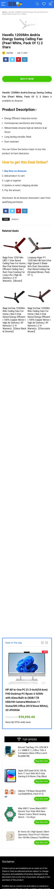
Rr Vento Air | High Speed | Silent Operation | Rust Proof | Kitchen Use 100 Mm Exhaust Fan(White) (33, 834)
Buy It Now (27, 79)
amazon (15, 219)
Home (4, 12)
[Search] (37, 4)
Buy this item (42, 761)
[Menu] (3, 4)
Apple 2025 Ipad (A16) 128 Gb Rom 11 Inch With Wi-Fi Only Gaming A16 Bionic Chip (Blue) (32, 773)
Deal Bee (9, 53)
